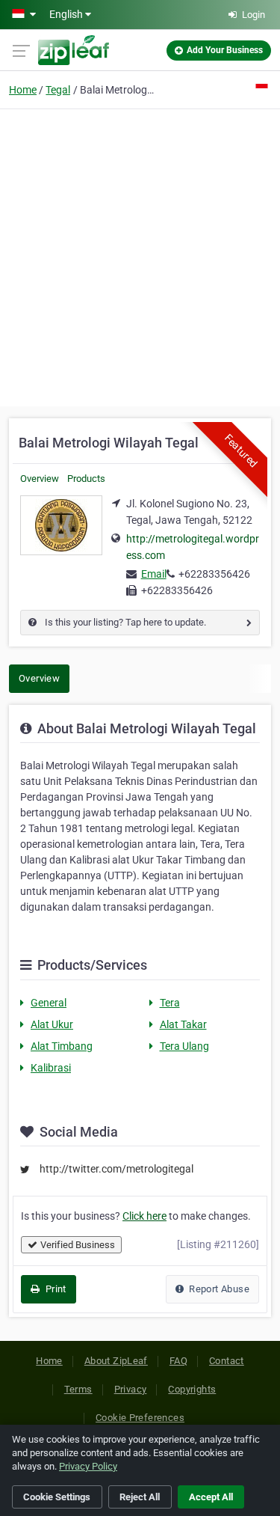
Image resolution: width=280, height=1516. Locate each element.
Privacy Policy (88, 1466)
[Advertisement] (140, 255)
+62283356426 (214, 574)
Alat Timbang (62, 1046)
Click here (144, 1216)
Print (54, 1289)
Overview (39, 478)
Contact (226, 1360)
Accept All (211, 1497)
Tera (170, 1003)
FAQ (178, 1360)
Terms (78, 1389)
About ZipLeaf (116, 1360)
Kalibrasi (51, 1068)
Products (86, 478)
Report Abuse (218, 1289)
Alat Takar (183, 1024)
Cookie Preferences (140, 1417)
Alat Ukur (52, 1024)
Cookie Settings (56, 1497)
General (48, 1003)
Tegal (58, 90)
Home (23, 90)
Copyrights (192, 1389)
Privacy (130, 1389)
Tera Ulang (184, 1046)
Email (154, 574)
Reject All (139, 1497)
